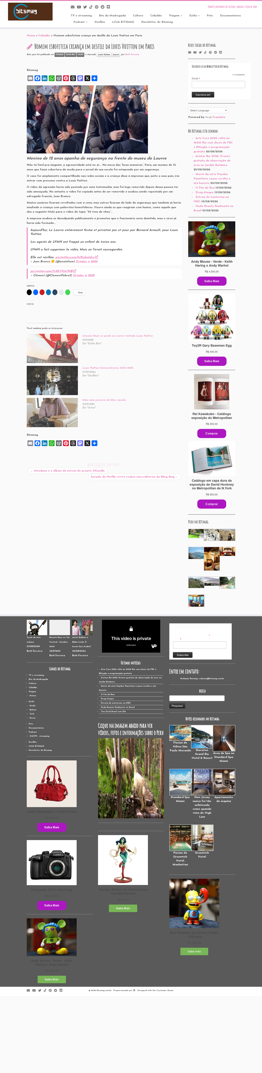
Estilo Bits (70, 55)
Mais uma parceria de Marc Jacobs (104, 400)
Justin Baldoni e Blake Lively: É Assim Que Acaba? (81, 642)
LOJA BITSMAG (123, 22)
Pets (210, 15)
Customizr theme (164, 991)
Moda (80, 55)
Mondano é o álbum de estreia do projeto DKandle (67, 470)
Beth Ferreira (132, 54)
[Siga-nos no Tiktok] (92, 7)
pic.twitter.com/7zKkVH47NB (51, 271)
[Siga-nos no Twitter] (86, 7)
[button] (196, 533)
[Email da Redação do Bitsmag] (74, 7)
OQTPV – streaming (39, 736)
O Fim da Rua (205, 187)
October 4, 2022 (86, 261)
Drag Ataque (205, 192)
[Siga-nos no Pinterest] (98, 7)
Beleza (33, 710)
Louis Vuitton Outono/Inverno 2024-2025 (108, 368)
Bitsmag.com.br (104, 991)
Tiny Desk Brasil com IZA (113, 712)
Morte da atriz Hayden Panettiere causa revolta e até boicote (212, 179)
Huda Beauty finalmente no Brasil (118, 707)
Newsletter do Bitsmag (157, 22)
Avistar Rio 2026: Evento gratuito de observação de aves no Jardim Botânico (212, 161)
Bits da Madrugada (112, 15)
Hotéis (33, 696)
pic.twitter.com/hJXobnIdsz (74, 257)
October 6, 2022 (83, 275)
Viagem (174, 15)
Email (196, 78)
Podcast (79, 22)
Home (31, 35)
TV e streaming (81, 15)
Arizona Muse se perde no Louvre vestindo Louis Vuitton (118, 336)
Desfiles (99, 22)
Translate (218, 117)
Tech (32, 714)
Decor (33, 718)
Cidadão (156, 15)
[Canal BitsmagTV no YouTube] (80, 7)
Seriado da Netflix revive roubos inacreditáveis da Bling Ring (134, 476)
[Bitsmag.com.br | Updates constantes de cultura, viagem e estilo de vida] (30, 11)
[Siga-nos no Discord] (109, 7)
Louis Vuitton (104, 55)
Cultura (138, 15)
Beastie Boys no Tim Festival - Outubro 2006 (59, 642)
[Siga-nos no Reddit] (104, 7)
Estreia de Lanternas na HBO (116, 703)
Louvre (116, 55)
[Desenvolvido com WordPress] (134, 990)
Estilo (193, 15)
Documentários (230, 15)
